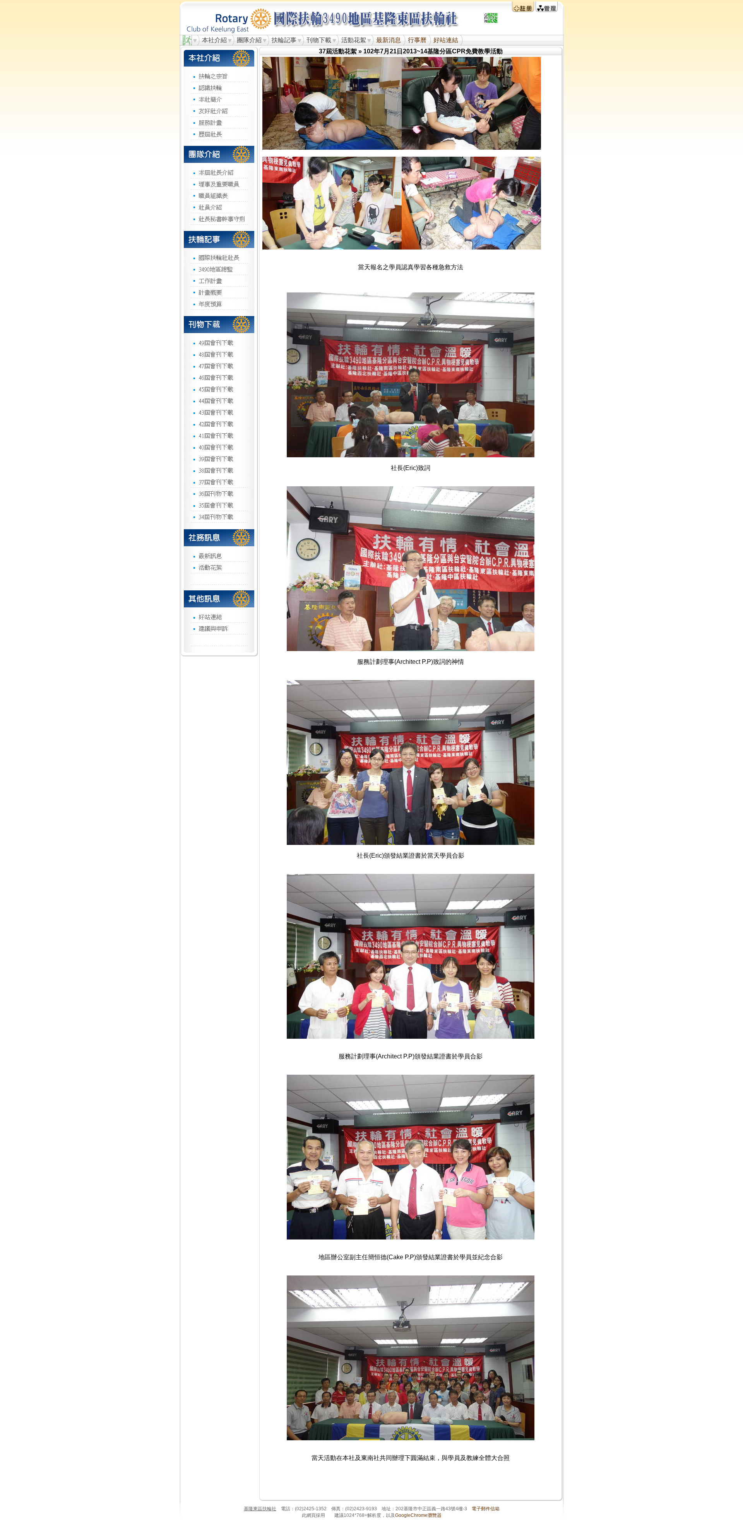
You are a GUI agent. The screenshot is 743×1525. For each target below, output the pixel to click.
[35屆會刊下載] (219, 505)
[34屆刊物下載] (219, 516)
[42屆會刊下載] (219, 423)
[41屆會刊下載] (219, 435)
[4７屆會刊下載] (219, 365)
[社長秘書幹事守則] (219, 218)
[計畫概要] (219, 292)
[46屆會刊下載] (219, 377)
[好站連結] (219, 616)
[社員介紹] (219, 207)
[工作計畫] (219, 280)
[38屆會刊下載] (219, 470)
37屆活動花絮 (338, 51)
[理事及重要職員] (219, 184)
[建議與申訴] (219, 628)
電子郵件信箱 (486, 1508)
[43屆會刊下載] (219, 412)
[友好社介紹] (219, 110)
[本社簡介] (219, 99)
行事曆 (417, 40)
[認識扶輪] (219, 87)
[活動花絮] (219, 567)
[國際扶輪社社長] (219, 257)
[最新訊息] (219, 555)
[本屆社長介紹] (219, 172)
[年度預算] (219, 303)
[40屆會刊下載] (219, 447)
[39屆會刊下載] (219, 458)
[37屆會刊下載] (219, 481)
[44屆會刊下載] (219, 400)
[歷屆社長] (219, 134)
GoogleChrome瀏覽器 (418, 1515)
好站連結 (445, 40)
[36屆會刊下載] (219, 493)
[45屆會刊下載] (219, 389)
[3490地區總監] (219, 269)
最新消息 (388, 40)
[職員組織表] (219, 195)
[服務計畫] (219, 122)
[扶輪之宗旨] (219, 76)
